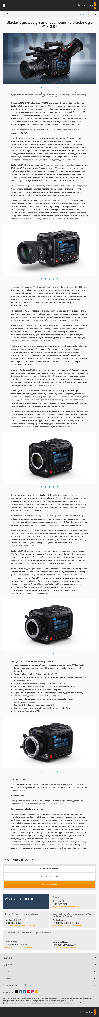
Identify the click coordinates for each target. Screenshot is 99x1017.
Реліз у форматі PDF (49, 868)
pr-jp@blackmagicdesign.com (66, 906)
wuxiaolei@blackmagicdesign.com (20, 925)
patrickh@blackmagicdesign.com (67, 925)
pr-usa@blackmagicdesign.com (19, 947)
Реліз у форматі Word (49, 876)
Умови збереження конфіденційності (60, 1004)
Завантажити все (49, 884)
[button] (42, 87)
